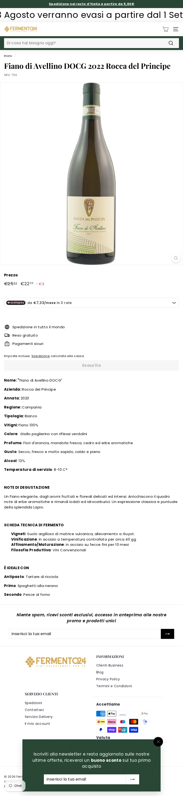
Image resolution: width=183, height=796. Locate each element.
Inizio (8, 56)
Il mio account (37, 723)
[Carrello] (165, 29)
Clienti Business (109, 665)
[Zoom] (176, 258)
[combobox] (91, 43)
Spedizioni (33, 703)
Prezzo (11, 275)
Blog (100, 672)
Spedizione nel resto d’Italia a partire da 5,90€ (91, 4)
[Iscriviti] (132, 779)
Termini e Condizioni (114, 686)
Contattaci (34, 709)
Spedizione (40, 356)
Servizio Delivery (39, 716)
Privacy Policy (108, 679)
